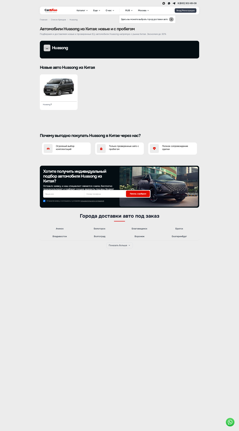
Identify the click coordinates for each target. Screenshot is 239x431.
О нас (109, 10)
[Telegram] (174, 3)
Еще (95, 10)
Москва (142, 10)
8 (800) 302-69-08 (187, 3)
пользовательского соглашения (92, 201)
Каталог (81, 10)
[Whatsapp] (169, 3)
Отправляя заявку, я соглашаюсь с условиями (75, 201)
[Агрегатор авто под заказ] (50, 10)
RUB (127, 10)
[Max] (163, 3)
